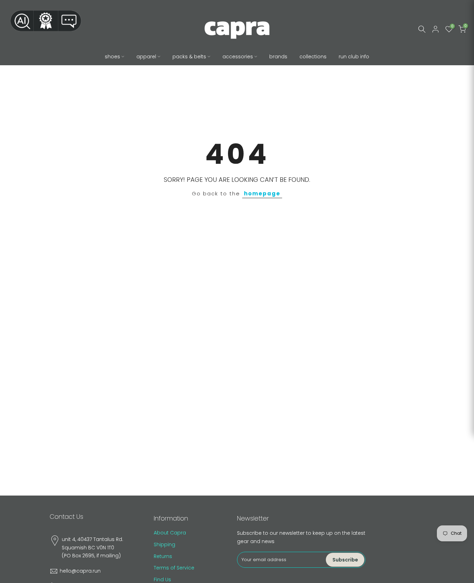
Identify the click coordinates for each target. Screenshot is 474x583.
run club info (354, 56)
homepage (262, 193)
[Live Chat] (69, 20)
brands (278, 56)
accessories (237, 56)
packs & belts (189, 56)
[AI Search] (21, 20)
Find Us (162, 579)
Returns (163, 556)
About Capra (170, 532)
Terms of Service (174, 567)
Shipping (164, 544)
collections (313, 56)
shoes (112, 56)
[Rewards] (45, 20)
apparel (146, 56)
